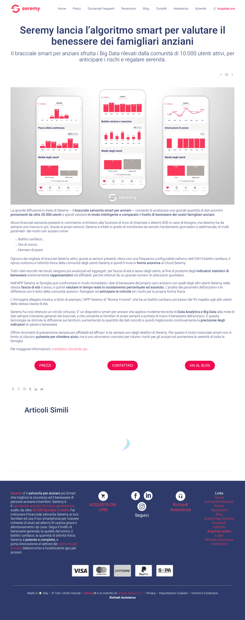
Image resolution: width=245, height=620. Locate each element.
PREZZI (45, 365)
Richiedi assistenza (219, 539)
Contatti (161, 8)
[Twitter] (18, 389)
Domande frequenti (219, 501)
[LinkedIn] (36, 389)
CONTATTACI (122, 365)
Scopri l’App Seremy (219, 518)
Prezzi (77, 8)
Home (62, 8)
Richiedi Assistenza (180, 507)
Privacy (151, 593)
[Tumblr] (30, 389)
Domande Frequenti (101, 8)
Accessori (219, 522)
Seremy (89, 593)
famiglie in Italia (50, 510)
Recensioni (128, 8)
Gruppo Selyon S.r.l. (130, 593)
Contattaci (219, 544)
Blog (146, 8)
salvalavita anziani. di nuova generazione (43, 506)
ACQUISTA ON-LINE (103, 507)
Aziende (200, 8)
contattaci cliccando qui (69, 349)
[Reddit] (41, 389)
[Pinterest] (24, 389)
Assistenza (181, 8)
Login (219, 535)
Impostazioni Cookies (173, 593)
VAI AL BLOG (200, 365)
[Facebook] (13, 389)
